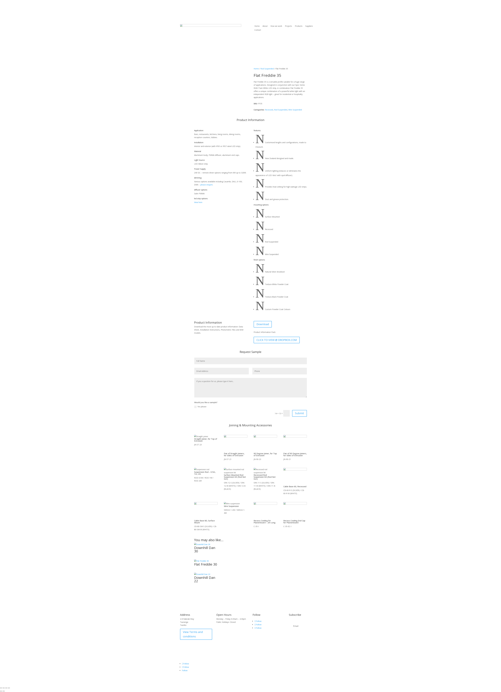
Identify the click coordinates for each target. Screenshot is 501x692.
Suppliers (309, 26)
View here (198, 202)
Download (263, 324)
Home (257, 26)
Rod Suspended (267, 68)
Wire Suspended (295, 109)
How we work (276, 26)
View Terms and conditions (193, 634)
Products (298, 26)
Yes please (201, 406)
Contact (257, 30)
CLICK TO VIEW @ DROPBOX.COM (277, 340)
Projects (288, 26)
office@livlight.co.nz (306, 14)
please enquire (206, 184)
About (265, 26)
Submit (299, 413)
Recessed (269, 109)
